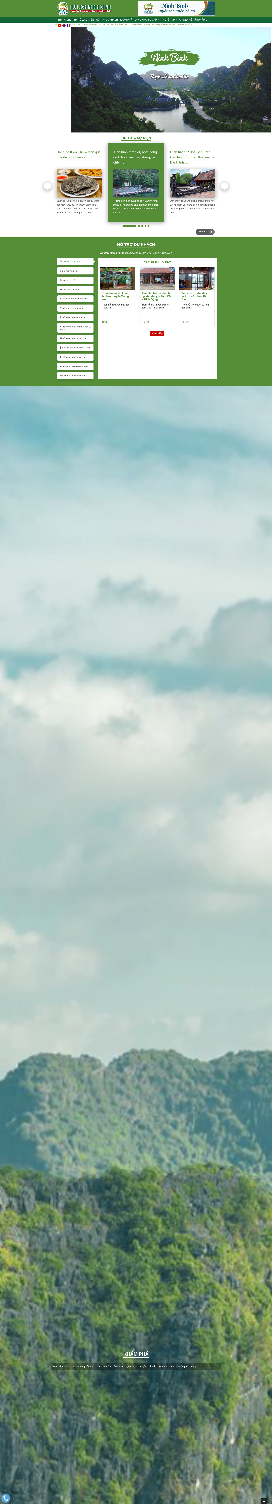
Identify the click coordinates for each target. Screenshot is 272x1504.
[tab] (75, 261)
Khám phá (136, 1354)
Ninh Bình (169, 58)
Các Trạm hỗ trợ (157, 262)
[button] (47, 186)
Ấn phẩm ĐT (202, 20)
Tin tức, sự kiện (136, 138)
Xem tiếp (157, 333)
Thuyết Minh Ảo (171, 20)
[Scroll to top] (264, 1501)
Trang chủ (65, 20)
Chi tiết (105, 322)
